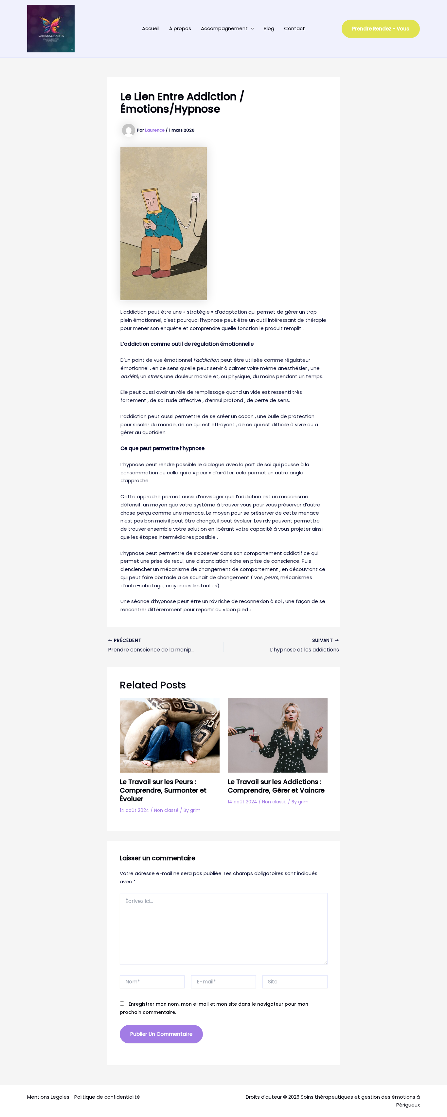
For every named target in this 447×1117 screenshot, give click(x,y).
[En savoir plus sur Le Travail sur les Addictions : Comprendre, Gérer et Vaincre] (278, 734)
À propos (180, 28)
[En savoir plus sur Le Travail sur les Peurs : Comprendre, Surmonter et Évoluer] (170, 734)
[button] (251, 28)
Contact (294, 28)
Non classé (166, 810)
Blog (269, 28)
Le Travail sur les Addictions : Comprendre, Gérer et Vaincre (276, 786)
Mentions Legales (48, 1096)
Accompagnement (224, 28)
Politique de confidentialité (107, 1096)
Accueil (150, 28)
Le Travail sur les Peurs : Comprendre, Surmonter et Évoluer (163, 790)
